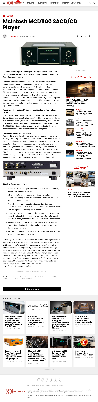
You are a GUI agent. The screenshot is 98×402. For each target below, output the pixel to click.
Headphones (54, 3)
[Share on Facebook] (77, 36)
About (28, 385)
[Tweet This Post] (81, 36)
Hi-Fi (22, 3)
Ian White (30, 363)
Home (15, 277)
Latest (21, 277)
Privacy (61, 385)
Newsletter (55, 385)
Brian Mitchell (14, 36)
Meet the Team (40, 385)
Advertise (48, 385)
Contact (33, 385)
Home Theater (42, 3)
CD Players (55, 277)
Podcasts (66, 3)
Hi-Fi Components (30, 277)
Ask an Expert (76, 3)
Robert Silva (8, 328)
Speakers (30, 3)
